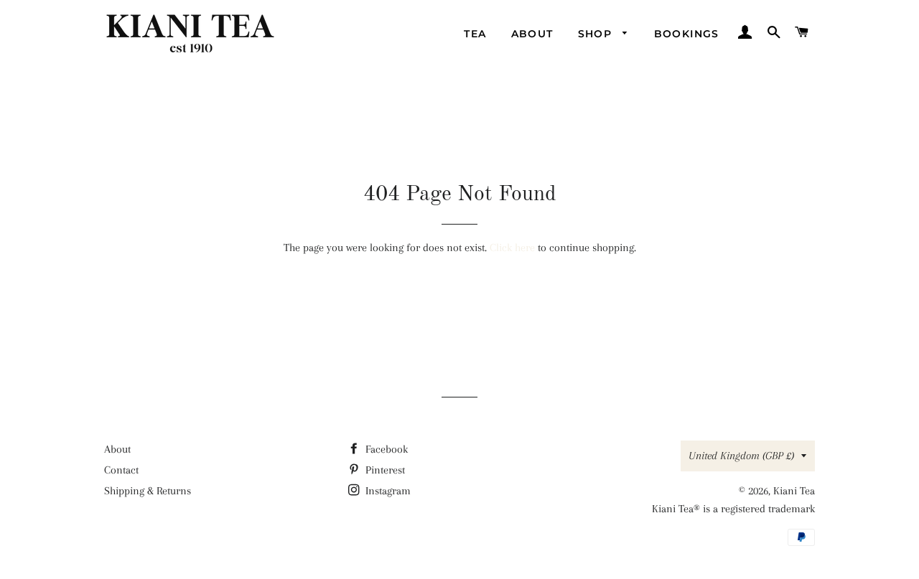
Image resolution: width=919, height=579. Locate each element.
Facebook (385, 449)
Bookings (686, 33)
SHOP (597, 33)
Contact (121, 469)
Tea (475, 33)
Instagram (387, 490)
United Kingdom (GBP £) (741, 455)
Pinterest (384, 469)
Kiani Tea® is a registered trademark (733, 508)
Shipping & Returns (147, 490)
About (532, 33)
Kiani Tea (794, 490)
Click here (512, 247)
